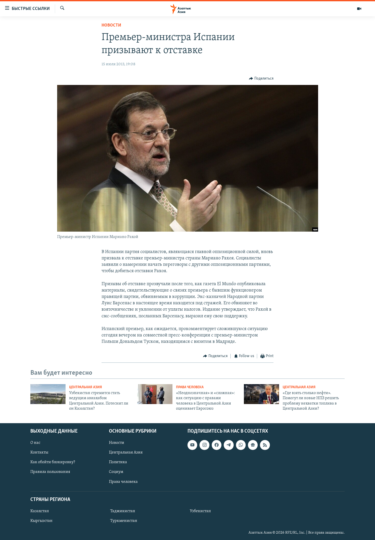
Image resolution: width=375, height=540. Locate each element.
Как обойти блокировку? (52, 462)
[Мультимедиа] (359, 8)
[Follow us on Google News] (253, 445)
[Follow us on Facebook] (216, 445)
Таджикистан (122, 511)
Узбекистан (200, 511)
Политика (118, 462)
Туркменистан (123, 521)
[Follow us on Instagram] (204, 445)
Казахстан (39, 511)
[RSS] (265, 445)
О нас (35, 443)
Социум (116, 472)
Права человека (190, 387)
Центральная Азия (85, 387)
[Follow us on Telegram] (228, 445)
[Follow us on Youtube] (192, 445)
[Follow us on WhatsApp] (241, 445)
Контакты (39, 452)
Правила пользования (50, 472)
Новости (111, 25)
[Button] (261, 78)
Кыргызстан (41, 521)
